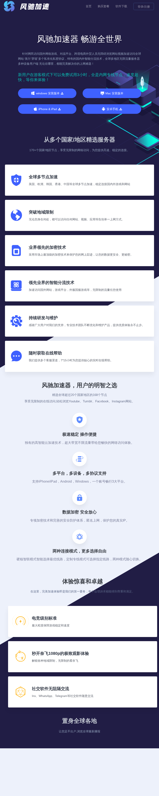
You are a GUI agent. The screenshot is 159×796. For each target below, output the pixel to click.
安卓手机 (112, 109)
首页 (89, 6)
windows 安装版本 (48, 93)
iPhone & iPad (48, 109)
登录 (140, 6)
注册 (147, 6)
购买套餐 (103, 6)
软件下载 (121, 6)
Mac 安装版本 (114, 93)
